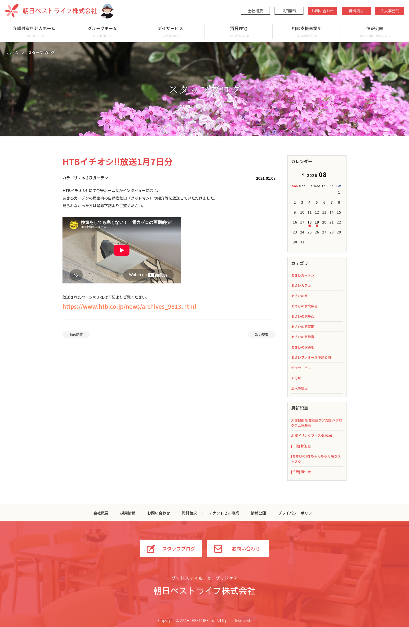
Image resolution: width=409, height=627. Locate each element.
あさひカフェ (301, 285)
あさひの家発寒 (302, 336)
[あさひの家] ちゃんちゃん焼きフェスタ (316, 459)
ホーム (12, 52)
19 (317, 222)
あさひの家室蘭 (302, 326)
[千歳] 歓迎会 (301, 445)
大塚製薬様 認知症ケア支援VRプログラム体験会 (316, 423)
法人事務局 (389, 10)
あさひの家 (299, 295)
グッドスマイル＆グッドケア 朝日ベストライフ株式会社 (204, 585)
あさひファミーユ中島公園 (311, 357)
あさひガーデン (302, 275)
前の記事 (76, 334)
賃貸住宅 (239, 31)
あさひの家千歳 (302, 316)
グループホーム (102, 31)
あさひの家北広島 (304, 306)
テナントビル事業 (224, 513)
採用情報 (289, 10)
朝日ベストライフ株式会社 (51, 11)
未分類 (296, 378)
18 (309, 222)
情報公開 (375, 31)
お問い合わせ (322, 10)
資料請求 (356, 10)
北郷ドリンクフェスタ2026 (311, 435)
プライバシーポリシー (297, 513)
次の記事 (261, 334)
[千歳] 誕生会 (301, 471)
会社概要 (255, 10)
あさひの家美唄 (302, 347)
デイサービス (170, 31)
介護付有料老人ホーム (34, 31)
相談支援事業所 (307, 31)
